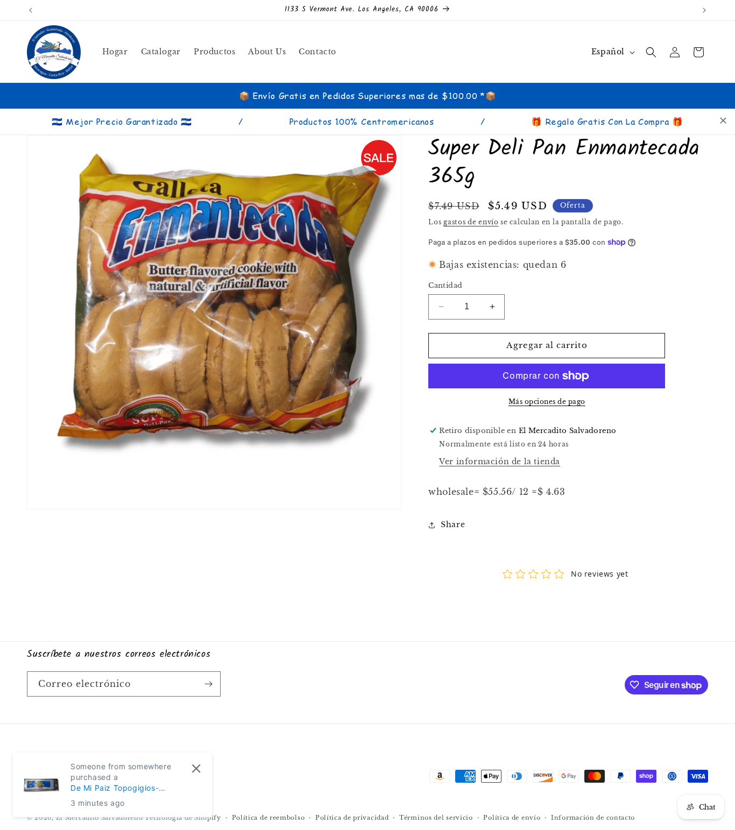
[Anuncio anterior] (31, 10)
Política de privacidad (351, 817)
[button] (651, 52)
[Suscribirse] (208, 684)
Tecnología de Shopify (183, 818)
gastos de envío (471, 222)
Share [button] (453, 524)
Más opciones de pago (546, 402)
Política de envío (511, 817)
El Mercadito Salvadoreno (99, 818)
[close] (723, 120)
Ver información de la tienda (499, 461)
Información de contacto (593, 817)
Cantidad (445, 285)
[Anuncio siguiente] (704, 10)
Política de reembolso (268, 817)
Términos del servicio (436, 817)
